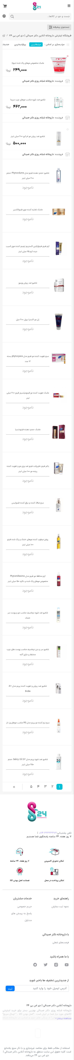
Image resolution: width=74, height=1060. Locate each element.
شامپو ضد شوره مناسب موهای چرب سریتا (27, 99)
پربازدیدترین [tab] (20, 44)
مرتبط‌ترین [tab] (36, 44)
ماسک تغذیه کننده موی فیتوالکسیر (28, 209)
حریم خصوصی (24, 906)
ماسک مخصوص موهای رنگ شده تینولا (28, 63)
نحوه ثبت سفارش (60, 906)
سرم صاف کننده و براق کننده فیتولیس (28, 502)
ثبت (10, 989)
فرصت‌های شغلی (60, 942)
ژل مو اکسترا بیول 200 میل (27, 319)
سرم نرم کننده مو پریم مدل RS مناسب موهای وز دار (27, 722)
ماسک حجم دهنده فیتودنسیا (27, 429)
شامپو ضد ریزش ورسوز (27, 283)
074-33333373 (48, 833)
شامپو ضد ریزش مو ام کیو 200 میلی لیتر (28, 136)
